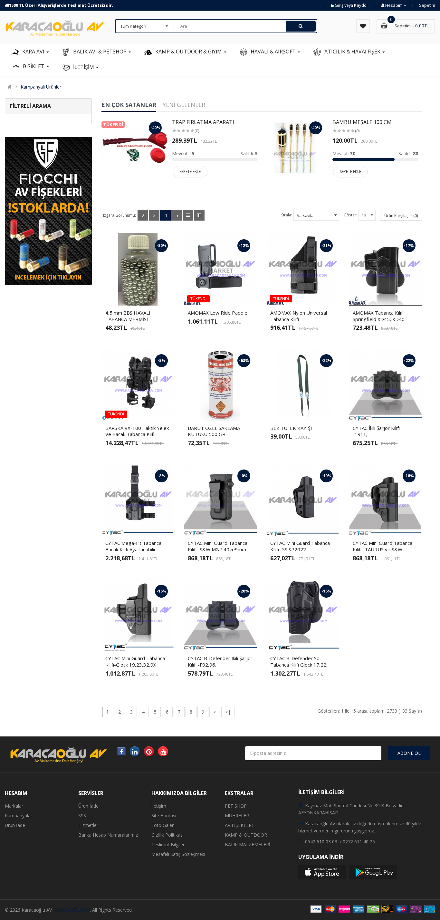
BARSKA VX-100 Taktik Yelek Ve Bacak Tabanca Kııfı (137, 431)
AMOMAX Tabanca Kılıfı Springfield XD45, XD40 (379, 315)
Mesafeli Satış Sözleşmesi (178, 854)
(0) (197, 131)
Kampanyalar (18, 815)
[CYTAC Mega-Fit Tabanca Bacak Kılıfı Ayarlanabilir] (137, 499)
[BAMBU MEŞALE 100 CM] (295, 148)
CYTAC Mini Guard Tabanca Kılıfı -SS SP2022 (300, 546)
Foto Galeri (163, 825)
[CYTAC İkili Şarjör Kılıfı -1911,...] (385, 384)
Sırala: (286, 215)
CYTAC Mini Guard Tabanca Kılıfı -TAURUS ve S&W (382, 546)
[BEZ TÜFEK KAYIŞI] (302, 384)
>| (228, 712)
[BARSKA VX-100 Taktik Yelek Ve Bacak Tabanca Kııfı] (137, 384)
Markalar (14, 806)
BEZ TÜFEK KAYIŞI (291, 428)
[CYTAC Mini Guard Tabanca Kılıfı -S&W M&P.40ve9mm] (220, 499)
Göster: (350, 215)
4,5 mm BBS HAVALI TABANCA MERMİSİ (127, 315)
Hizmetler (88, 825)
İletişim (158, 806)
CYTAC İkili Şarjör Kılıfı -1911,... (376, 431)
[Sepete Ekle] (121, 295)
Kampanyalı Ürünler (41, 87)
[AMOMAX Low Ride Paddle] (220, 269)
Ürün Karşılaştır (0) (401, 215)
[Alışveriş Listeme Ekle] (132, 295)
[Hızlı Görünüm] (154, 295)
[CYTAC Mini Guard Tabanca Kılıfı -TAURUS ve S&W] (385, 499)
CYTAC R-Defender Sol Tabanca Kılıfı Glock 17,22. (298, 661)
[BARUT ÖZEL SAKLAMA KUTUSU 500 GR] (220, 384)
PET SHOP (236, 806)
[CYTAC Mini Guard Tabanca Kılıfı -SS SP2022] (302, 499)
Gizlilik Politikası (167, 835)
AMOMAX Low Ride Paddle (217, 312)
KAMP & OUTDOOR (246, 835)
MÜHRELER (237, 815)
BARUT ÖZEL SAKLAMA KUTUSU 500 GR (214, 431)
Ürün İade (15, 825)
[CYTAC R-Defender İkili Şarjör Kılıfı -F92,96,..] (220, 614)
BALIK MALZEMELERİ (247, 844)
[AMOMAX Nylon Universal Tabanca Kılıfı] (302, 269)
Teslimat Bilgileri (168, 844)
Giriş (339, 5)
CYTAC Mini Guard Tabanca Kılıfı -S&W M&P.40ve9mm (217, 546)
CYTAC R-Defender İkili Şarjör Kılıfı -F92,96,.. (220, 661)
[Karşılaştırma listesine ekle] (143, 295)
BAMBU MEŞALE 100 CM (362, 122)
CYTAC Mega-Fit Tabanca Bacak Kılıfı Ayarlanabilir (133, 546)
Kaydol (361, 5)
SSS (82, 815)
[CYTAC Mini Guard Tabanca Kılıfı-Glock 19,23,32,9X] (137, 614)
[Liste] (188, 215)
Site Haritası (163, 815)
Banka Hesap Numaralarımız (108, 835)
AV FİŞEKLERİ (239, 825)
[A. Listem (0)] (363, 26)
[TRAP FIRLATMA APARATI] (134, 148)
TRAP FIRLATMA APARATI (203, 122)
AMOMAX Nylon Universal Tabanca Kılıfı (298, 315)
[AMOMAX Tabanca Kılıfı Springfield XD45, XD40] (385, 269)
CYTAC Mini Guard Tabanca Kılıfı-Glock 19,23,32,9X (135, 661)
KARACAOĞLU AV (71, 910)
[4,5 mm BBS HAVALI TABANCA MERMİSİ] (137, 269)
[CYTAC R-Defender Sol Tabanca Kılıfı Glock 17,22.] (302, 614)
